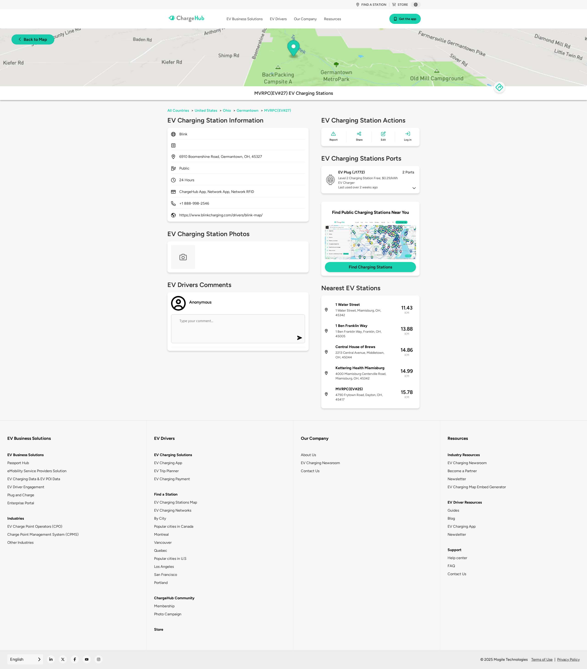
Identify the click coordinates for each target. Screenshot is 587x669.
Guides (453, 510)
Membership (164, 606)
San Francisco (165, 574)
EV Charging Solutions (173, 455)
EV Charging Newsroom (320, 463)
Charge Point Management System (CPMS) (43, 534)
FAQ (451, 566)
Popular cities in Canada (173, 526)
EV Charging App (168, 463)
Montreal (161, 534)
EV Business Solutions (25, 455)
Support (454, 550)
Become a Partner (462, 471)
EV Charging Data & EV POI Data (33, 479)
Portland (161, 582)
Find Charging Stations (370, 267)
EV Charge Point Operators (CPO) (34, 526)
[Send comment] (299, 337)
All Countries (178, 110)
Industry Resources (464, 455)
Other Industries (20, 542)
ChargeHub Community (174, 598)
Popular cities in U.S (170, 558)
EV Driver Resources (465, 502)
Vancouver (163, 542)
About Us (308, 455)
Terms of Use (542, 659)
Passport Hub (18, 463)
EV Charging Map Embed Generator (477, 487)
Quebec (160, 550)
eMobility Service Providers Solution (36, 471)
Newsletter (457, 479)
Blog (451, 518)
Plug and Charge (20, 495)
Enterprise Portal (20, 503)
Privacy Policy (568, 659)
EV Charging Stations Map (175, 502)
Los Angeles (164, 566)
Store (403, 5)
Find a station (373, 5)
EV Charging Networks (172, 510)
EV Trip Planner (166, 471)
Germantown (247, 110)
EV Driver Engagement (25, 487)
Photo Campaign (167, 614)
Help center (457, 558)
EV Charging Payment (172, 479)
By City (160, 518)
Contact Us (310, 471)
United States (206, 110)
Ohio (227, 110)
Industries (15, 518)
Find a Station (165, 494)
